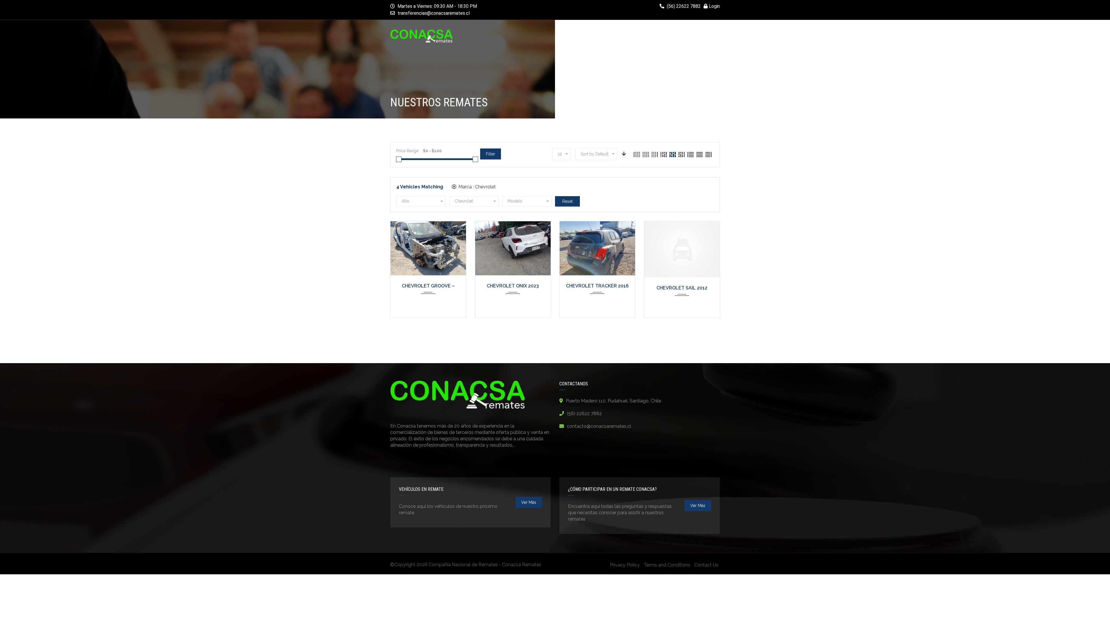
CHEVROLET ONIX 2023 (513, 286)
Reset (567, 201)
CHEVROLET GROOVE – (428, 286)
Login (714, 6)
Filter (490, 154)
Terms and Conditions (667, 565)
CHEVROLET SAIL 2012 (681, 288)
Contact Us (706, 565)
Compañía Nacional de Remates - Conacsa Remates (485, 564)
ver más (528, 502)
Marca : (476, 187)
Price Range (407, 150)
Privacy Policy (625, 565)
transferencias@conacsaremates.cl (433, 13)
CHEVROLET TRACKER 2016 (597, 286)
